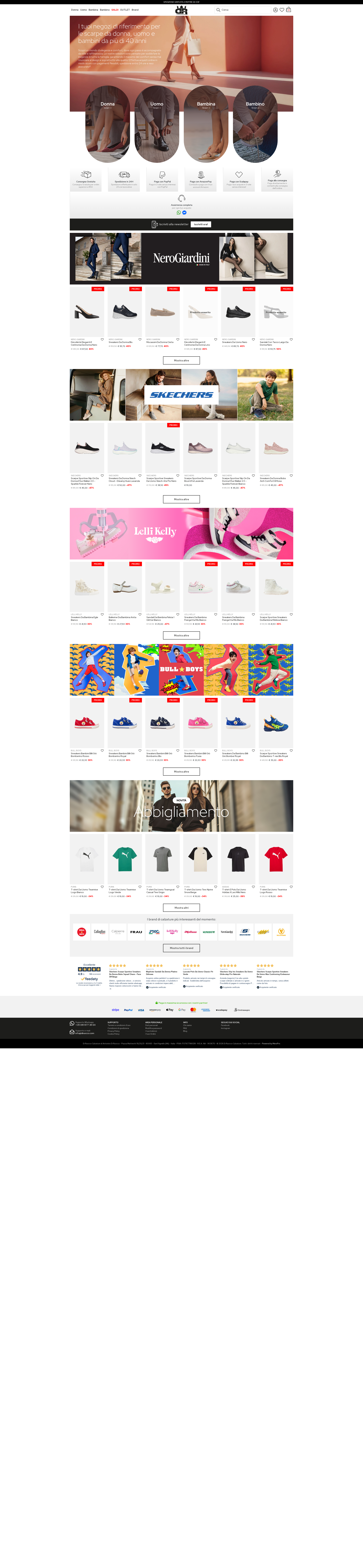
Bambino (105, 9)
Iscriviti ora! (201, 224)
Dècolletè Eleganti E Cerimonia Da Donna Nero (84, 343)
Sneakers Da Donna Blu (120, 342)
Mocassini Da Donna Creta (159, 342)
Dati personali (151, 1025)
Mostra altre (181, 360)
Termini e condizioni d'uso (119, 1025)
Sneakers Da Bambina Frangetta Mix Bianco (195, 618)
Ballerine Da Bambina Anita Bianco (122, 618)
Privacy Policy (114, 1031)
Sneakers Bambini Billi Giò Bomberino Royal (122, 755)
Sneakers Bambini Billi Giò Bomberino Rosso (84, 755)
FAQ (185, 1028)
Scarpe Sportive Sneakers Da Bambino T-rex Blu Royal (274, 755)
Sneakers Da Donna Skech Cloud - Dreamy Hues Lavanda (124, 479)
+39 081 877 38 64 (85, 1024)
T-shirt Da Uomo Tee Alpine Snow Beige (198, 891)
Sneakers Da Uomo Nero (234, 342)
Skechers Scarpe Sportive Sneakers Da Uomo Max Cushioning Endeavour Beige (273, 974)
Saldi (114, 9)
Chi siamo (187, 1025)
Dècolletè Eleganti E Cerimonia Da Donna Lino (197, 343)
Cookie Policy (113, 1034)
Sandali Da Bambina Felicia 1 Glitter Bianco (160, 618)
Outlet (125, 9)
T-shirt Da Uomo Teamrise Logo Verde (122, 891)
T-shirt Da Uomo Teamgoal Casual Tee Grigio (160, 891)
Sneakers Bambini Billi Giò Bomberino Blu (159, 755)
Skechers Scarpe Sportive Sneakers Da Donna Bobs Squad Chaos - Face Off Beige (125, 974)
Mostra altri (182, 907)
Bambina (93, 9)
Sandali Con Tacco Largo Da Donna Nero (274, 343)
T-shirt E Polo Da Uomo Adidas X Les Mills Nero (234, 891)
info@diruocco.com (84, 1033)
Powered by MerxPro (271, 1043)
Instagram (225, 1028)
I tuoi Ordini (150, 1034)
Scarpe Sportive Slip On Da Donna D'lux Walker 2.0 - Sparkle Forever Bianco (236, 481)
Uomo (83, 9)
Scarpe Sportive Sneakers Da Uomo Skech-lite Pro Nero (161, 479)
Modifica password (153, 1028)
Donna (74, 9)
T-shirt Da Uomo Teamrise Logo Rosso (273, 891)
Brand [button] (135, 9)
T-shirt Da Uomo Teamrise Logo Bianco (84, 891)
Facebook (225, 1025)
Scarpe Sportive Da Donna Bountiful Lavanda (198, 479)
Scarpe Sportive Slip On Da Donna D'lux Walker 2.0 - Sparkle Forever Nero (85, 481)
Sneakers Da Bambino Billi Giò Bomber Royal (235, 755)
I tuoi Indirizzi (151, 1031)
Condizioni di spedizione (118, 1028)
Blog (185, 1031)
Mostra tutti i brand (181, 948)
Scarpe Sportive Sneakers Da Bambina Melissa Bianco (274, 618)
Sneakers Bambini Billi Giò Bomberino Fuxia (197, 755)
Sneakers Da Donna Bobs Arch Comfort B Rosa (273, 479)
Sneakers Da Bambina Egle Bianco (84, 618)
